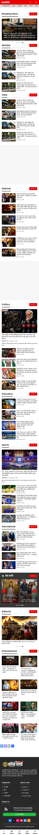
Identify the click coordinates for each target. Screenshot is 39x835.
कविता (25, 6)
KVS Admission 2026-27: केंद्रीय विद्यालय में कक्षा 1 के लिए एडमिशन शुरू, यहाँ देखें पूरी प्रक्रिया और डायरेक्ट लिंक (27, 435)
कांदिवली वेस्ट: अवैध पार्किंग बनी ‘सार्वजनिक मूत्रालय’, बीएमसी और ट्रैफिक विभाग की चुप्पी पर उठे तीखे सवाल (26, 75)
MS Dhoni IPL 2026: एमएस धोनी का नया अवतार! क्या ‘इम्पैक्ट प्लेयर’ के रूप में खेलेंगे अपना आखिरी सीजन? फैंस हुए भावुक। (27, 488)
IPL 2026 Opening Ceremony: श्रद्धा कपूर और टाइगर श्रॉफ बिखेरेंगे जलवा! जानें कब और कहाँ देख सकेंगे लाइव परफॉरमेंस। (19, 474)
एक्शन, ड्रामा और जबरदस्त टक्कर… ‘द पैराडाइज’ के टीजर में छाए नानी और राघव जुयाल (9, 669)
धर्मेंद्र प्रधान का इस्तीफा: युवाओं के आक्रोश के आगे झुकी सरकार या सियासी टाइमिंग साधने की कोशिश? (26, 350)
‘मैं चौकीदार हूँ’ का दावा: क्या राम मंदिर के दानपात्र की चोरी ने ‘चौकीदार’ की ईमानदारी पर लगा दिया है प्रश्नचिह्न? (27, 240)
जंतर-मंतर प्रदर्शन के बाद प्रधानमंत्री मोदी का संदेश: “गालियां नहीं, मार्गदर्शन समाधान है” (27, 196)
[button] (30, 2)
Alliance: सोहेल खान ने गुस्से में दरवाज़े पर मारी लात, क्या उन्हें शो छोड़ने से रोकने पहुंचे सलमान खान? (9, 695)
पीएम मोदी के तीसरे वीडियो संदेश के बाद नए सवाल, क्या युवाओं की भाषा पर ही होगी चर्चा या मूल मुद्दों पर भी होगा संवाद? (19, 337)
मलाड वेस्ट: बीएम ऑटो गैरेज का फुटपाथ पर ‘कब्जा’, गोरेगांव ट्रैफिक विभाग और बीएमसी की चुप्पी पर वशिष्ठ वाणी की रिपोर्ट (27, 53)
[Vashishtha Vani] (5, 2)
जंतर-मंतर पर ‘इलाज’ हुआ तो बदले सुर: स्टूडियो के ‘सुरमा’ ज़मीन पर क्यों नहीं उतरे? (26, 218)
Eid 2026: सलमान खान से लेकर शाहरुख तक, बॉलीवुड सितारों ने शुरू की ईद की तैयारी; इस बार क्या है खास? (28, 737)
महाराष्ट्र (13, 6)
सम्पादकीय (19, 6)
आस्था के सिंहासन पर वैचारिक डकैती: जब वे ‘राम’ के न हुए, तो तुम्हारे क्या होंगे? (18, 643)
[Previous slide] (4, 591)
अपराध (36, 6)
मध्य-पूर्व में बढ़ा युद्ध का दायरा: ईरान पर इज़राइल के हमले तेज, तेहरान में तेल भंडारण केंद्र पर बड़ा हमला (27, 563)
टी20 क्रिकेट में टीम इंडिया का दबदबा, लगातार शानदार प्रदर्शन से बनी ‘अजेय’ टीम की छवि (26, 508)
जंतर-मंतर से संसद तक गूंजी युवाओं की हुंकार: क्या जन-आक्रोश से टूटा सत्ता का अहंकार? (27, 361)
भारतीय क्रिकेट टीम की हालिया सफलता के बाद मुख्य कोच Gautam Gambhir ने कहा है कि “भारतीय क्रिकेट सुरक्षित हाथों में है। (27, 498)
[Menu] (36, 2)
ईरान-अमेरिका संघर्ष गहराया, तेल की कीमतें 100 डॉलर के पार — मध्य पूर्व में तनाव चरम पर (27, 554)
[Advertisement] (19, 164)
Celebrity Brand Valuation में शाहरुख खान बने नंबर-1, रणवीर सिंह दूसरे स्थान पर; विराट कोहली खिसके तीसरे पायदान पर (28, 672)
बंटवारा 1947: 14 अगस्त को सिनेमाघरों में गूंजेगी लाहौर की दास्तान (28, 692)
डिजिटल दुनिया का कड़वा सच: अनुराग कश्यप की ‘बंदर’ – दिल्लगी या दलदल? (10, 736)
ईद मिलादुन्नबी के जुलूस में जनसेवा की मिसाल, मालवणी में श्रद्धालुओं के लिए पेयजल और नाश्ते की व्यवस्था (26, 63)
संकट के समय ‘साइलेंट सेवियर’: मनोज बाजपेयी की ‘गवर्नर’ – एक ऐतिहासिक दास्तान (28, 715)
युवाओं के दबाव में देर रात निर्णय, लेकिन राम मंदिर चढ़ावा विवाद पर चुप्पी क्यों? (27, 228)
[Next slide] (35, 591)
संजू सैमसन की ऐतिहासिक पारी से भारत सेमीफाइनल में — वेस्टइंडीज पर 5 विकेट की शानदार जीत (26, 517)
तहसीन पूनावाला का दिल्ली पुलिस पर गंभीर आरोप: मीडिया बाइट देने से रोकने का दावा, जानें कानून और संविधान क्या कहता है (27, 207)
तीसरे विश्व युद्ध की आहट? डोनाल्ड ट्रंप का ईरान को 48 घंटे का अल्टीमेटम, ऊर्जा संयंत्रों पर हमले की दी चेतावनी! (26, 545)
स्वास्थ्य (31, 6)
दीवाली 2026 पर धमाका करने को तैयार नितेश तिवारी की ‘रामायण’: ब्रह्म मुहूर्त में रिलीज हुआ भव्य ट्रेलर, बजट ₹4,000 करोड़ (9, 716)
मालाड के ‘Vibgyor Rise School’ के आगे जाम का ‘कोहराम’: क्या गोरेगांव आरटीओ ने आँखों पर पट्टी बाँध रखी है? (27, 401)
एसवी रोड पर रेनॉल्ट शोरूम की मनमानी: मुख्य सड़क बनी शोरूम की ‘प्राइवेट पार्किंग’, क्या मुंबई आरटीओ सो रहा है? (27, 86)
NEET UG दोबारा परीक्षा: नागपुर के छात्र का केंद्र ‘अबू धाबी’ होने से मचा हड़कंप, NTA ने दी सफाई (26, 412)
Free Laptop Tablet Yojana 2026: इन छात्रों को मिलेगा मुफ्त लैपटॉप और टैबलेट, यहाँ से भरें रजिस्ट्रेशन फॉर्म (25, 424)
